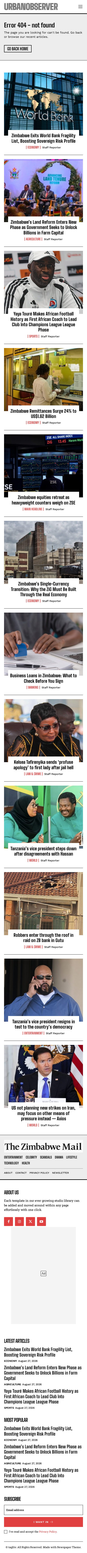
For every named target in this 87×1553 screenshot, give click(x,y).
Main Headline (33, 509)
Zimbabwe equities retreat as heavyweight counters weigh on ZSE (43, 500)
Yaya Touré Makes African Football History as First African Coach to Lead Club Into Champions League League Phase (44, 321)
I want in (41, 1521)
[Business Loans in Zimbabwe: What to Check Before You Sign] (43, 644)
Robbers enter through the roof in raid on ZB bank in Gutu (43, 937)
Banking (33, 687)
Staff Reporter (51, 147)
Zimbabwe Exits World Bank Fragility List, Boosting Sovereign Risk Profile (43, 138)
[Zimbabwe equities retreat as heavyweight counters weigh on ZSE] (43, 465)
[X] (30, 1221)
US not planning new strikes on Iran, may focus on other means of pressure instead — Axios (43, 1113)
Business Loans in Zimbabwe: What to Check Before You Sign (43, 678)
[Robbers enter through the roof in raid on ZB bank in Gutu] (43, 903)
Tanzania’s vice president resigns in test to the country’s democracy (43, 1024)
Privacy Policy (48, 1531)
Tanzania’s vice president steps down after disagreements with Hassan (43, 851)
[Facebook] (8, 1221)
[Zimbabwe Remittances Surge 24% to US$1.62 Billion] (43, 379)
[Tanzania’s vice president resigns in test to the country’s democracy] (43, 990)
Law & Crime (33, 773)
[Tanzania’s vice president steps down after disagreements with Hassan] (43, 817)
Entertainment (33, 1033)
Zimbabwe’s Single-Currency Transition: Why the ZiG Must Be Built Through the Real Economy (43, 589)
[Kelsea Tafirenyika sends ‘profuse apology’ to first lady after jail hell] (43, 730)
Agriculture (33, 239)
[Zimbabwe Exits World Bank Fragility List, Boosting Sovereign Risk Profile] (43, 104)
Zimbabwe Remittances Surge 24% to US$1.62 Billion (43, 413)
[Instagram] (19, 1221)
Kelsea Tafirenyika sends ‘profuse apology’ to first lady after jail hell (43, 764)
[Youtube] (41, 1221)
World (33, 860)
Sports (33, 336)
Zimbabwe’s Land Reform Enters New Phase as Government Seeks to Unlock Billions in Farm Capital (43, 227)
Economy (33, 147)
